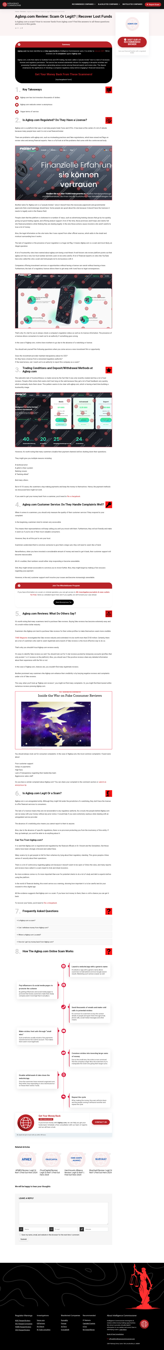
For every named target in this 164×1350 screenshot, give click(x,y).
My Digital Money (89, 1330)
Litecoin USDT (100, 51)
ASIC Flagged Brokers (22, 1320)
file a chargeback (73, 496)
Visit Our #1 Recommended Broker (132, 42)
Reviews (23, 11)
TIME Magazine (21, 638)
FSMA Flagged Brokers (23, 1327)
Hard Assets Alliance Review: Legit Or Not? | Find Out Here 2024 (74, 1172)
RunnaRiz (64, 1320)
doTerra (64, 1327)
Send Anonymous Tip (63, 602)
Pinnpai (63, 1323)
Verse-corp (41, 1320)
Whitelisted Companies (132, 4)
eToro (85, 1327)
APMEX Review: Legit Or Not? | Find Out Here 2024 (26, 1171)
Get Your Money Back (50, 1116)
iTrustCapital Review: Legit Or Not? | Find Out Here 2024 (50, 1172)
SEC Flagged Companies (23, 1324)
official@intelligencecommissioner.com (122, 1339)
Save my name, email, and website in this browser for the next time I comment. (51, 1235)
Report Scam (154, 5)
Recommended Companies (83, 4)
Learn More (123, 1329)
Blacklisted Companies (108, 4)
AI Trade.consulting (43, 1330)
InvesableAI (65, 1330)
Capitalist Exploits (89, 1323)
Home (17, 11)
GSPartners (41, 1323)
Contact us (101, 1122)
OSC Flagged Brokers (22, 1330)
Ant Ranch (40, 1327)
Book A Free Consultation (115, 1334)
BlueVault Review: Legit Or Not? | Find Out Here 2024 (100, 1171)
